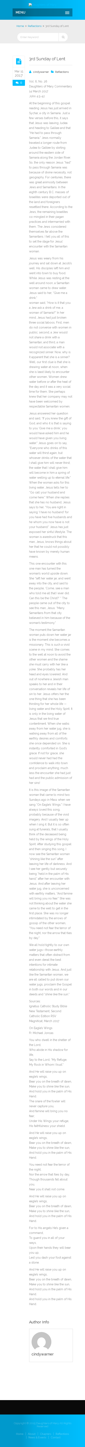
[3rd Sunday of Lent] (18, 61)
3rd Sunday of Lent (47, 58)
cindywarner (41, 71)
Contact (55, 1437)
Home (20, 26)
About (31, 1433)
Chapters (45, 1433)
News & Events (37, 1437)
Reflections (34, 26)
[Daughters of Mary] (42, 4)
